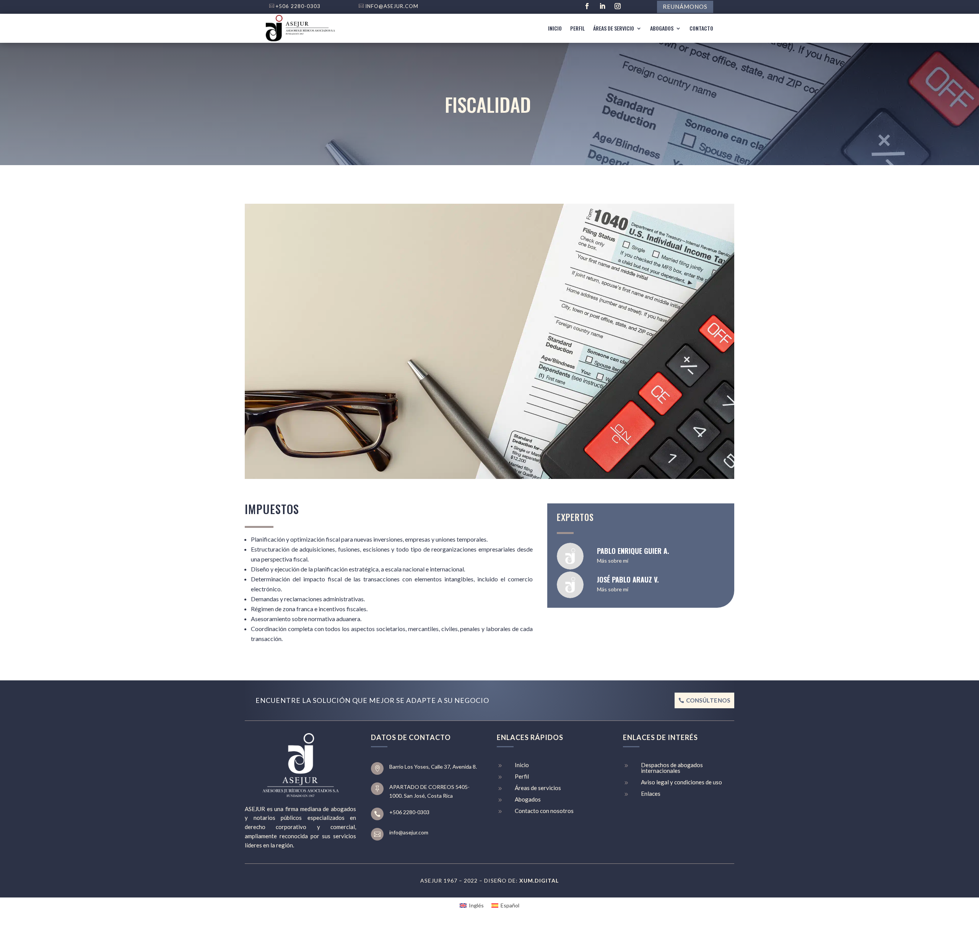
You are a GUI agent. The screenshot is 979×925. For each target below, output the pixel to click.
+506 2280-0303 (298, 6)
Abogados (661, 28)
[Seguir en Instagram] (617, 6)
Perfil (577, 28)
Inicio (555, 28)
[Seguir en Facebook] (587, 6)
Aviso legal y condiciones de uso (681, 782)
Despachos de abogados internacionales (672, 767)
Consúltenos (708, 700)
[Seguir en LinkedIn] (602, 6)
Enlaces (650, 793)
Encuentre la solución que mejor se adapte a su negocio (372, 700)
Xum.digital (539, 880)
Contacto (701, 28)
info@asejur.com (391, 6)
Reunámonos (685, 6)
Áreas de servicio (613, 28)
